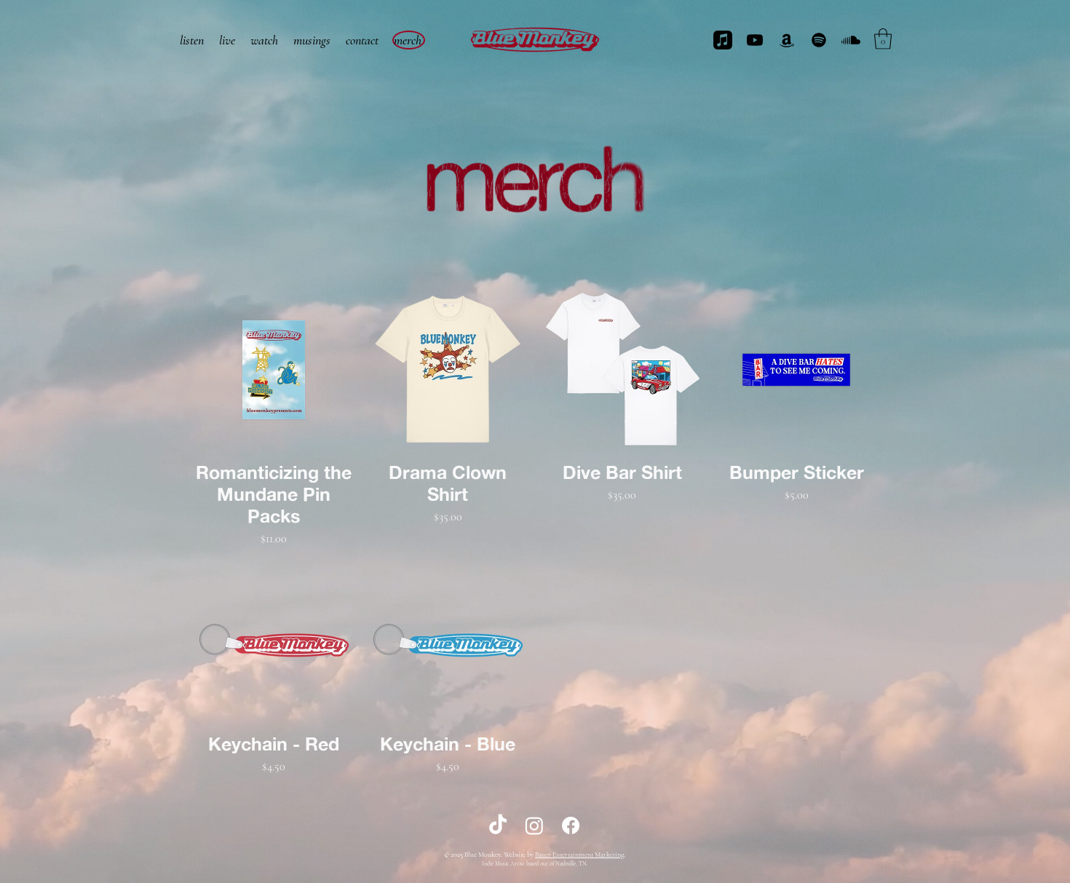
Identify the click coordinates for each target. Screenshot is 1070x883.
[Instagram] (534, 825)
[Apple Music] (722, 40)
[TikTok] (498, 825)
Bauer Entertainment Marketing (579, 854)
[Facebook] (570, 825)
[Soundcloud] (850, 40)
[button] (883, 39)
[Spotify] (818, 40)
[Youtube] (754, 40)
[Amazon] (786, 40)
